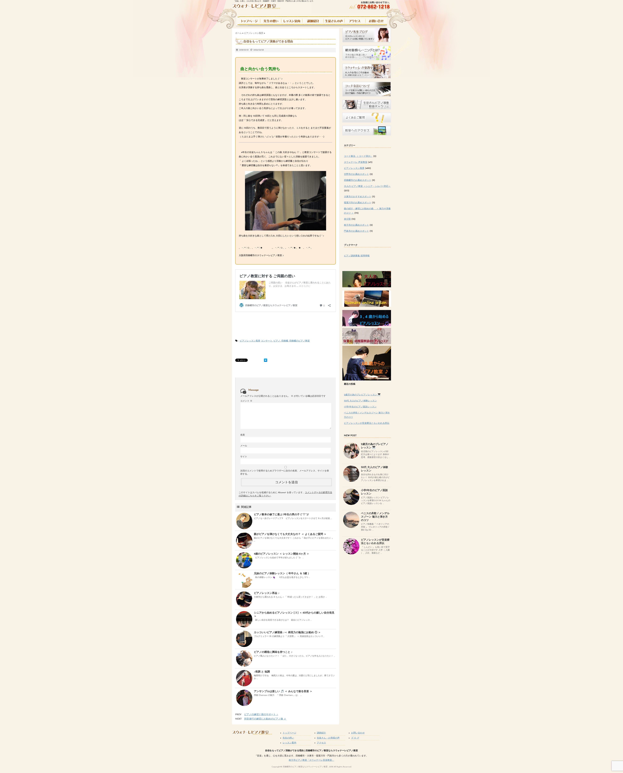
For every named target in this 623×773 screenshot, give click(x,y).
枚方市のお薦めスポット (356, 225)
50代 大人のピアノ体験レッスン (360, 401)
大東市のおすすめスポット (357, 197)
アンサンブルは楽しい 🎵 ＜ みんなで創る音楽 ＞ (283, 691)
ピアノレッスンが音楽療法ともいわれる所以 (366, 423)
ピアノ (276, 341)
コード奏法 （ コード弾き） (358, 156)
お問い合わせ (358, 733)
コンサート (266, 341)
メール (243, 446)
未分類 (347, 219)
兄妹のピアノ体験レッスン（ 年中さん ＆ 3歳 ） (282, 573)
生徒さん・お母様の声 (328, 738)
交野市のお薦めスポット (356, 174)
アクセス (321, 743)
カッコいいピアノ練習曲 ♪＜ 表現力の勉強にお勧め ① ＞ (287, 632)
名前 (242, 435)
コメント (246, 401)
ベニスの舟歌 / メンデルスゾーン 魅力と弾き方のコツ (375, 517)
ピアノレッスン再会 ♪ (266, 593)
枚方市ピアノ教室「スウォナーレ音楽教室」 (311, 760)
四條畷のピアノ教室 (299, 341)
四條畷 (284, 341)
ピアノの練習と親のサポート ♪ (261, 714)
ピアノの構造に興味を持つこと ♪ (273, 652)
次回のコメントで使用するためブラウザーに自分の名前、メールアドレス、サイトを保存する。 (284, 472)
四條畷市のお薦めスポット (357, 180)
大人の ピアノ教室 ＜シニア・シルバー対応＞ (367, 186)
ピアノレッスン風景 (250, 341)
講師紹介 (321, 733)
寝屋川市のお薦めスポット (357, 203)
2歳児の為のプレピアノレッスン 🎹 (362, 395)
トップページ (289, 733)
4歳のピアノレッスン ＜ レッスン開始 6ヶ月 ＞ (281, 554)
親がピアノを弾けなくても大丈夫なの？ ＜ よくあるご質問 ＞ (290, 534)
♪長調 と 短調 (262, 672)
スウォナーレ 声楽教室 (355, 162)
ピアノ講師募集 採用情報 (357, 256)
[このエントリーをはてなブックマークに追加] (265, 360)
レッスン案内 (289, 743)
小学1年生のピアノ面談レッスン (360, 407)
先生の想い (288, 738)
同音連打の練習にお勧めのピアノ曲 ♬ (265, 719)
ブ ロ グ (355, 738)
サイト (243, 457)
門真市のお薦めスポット (356, 231)
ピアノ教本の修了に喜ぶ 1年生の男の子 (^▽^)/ (281, 514)
